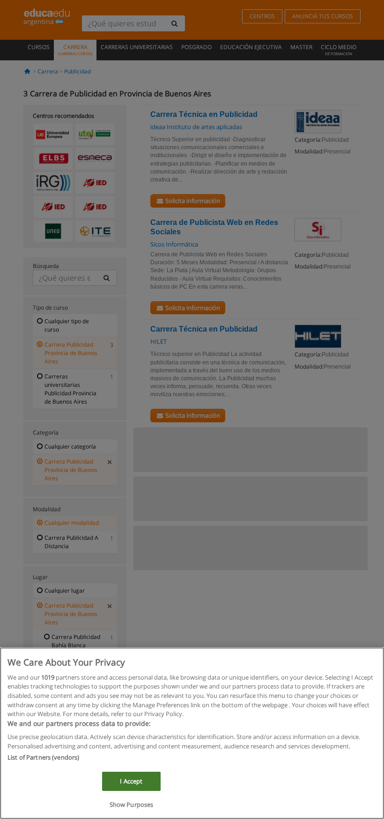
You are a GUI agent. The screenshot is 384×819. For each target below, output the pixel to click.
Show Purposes (132, 804)
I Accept (131, 781)
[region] (192, 733)
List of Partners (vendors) (43, 757)
